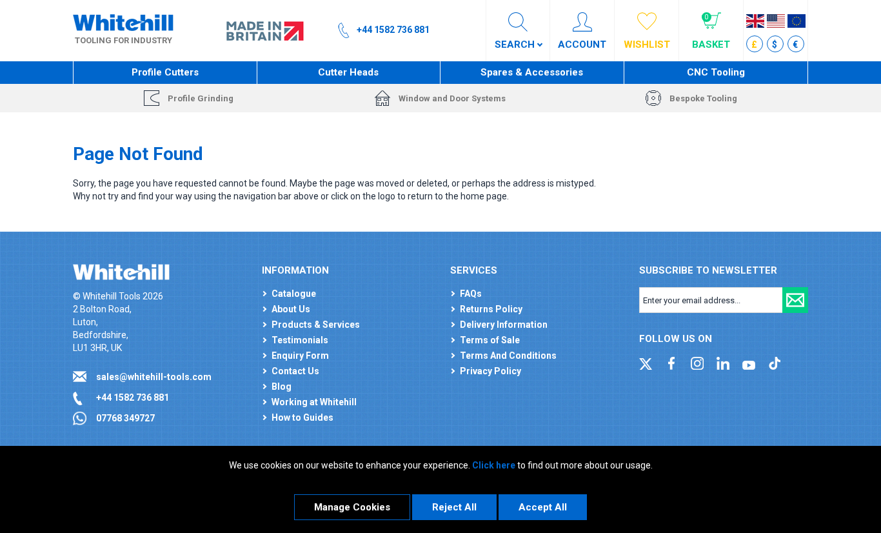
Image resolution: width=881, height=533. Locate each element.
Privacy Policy (490, 371)
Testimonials (300, 340)
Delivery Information (504, 324)
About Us (291, 309)
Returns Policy (491, 309)
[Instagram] (697, 362)
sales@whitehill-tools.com (154, 377)
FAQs (471, 293)
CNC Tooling (716, 72)
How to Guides (302, 417)
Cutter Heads (348, 72)
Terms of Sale (490, 340)
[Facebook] (671, 362)
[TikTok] (774, 362)
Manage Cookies (352, 507)
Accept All (543, 507)
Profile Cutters (165, 72)
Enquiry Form (300, 355)
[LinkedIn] (723, 362)
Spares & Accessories (531, 72)
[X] (645, 362)
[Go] (795, 300)
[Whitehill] (123, 22)
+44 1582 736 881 (132, 397)
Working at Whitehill (314, 402)
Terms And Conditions (508, 355)
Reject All (454, 507)
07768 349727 (125, 418)
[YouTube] (748, 362)
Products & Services (316, 324)
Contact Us (295, 371)
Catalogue (294, 293)
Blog (282, 386)
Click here (493, 465)
